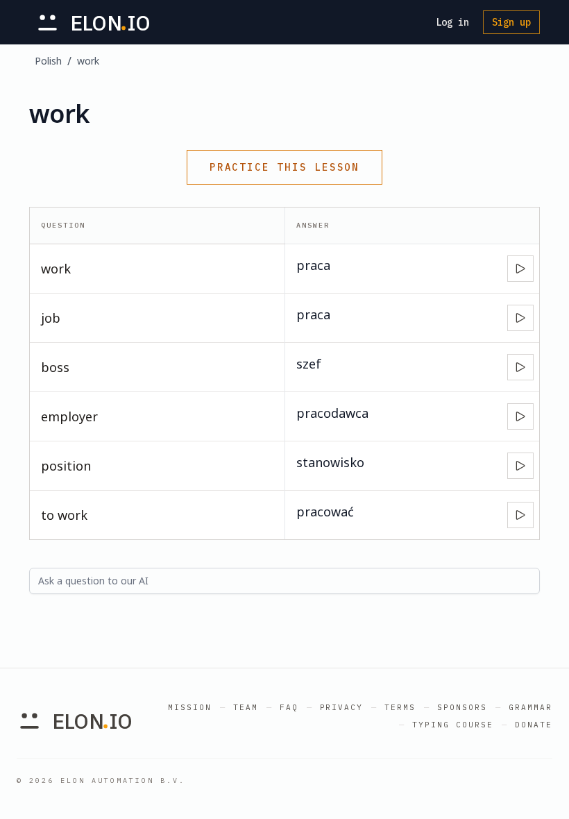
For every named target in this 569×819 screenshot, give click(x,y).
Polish (48, 60)
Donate (533, 724)
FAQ (289, 707)
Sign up (511, 22)
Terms (400, 707)
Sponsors (462, 707)
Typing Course (452, 724)
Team (245, 707)
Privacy (342, 707)
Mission (190, 707)
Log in (452, 22)
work (88, 60)
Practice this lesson (284, 167)
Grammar (530, 707)
